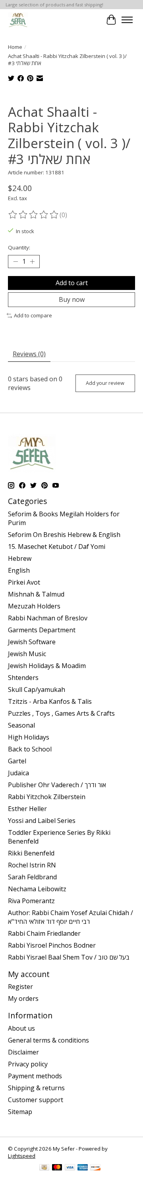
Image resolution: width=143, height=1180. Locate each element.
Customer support (35, 1099)
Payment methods (35, 1076)
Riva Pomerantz (31, 900)
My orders (23, 998)
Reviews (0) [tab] (29, 354)
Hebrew (19, 558)
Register (20, 986)
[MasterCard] (57, 1168)
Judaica (18, 773)
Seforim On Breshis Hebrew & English (64, 534)
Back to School (30, 749)
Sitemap (20, 1111)
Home (15, 46)
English (19, 570)
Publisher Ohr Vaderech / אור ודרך (57, 784)
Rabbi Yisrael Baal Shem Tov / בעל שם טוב (68, 957)
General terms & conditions (48, 1040)
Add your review (105, 382)
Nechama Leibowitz (37, 889)
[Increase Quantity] (32, 262)
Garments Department (41, 630)
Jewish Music (27, 653)
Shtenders (23, 677)
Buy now (72, 299)
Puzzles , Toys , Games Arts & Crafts (61, 713)
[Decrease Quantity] (15, 262)
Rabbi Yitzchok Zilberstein (46, 796)
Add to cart (72, 282)
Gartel (17, 761)
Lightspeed (21, 1155)
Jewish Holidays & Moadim (47, 665)
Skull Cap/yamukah (36, 689)
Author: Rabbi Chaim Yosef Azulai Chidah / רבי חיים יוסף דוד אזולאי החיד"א (70, 917)
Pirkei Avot (24, 582)
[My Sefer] (18, 20)
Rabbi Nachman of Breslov (47, 618)
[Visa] (70, 1168)
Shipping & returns (36, 1087)
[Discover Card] (95, 1168)
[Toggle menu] (127, 20)
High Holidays (28, 737)
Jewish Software (32, 641)
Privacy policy (28, 1064)
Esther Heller (27, 808)
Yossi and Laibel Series (41, 820)
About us (21, 1028)
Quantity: (19, 247)
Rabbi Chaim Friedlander (44, 933)
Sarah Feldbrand (32, 877)
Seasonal (21, 725)
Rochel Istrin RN (32, 865)
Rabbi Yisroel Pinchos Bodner (52, 945)
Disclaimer (23, 1052)
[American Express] (82, 1168)
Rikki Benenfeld (31, 853)
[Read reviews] (34, 215)
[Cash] (44, 1168)
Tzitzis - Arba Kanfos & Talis (50, 701)
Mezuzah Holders (34, 606)
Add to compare (33, 315)
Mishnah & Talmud (36, 594)
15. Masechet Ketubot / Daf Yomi (56, 546)
